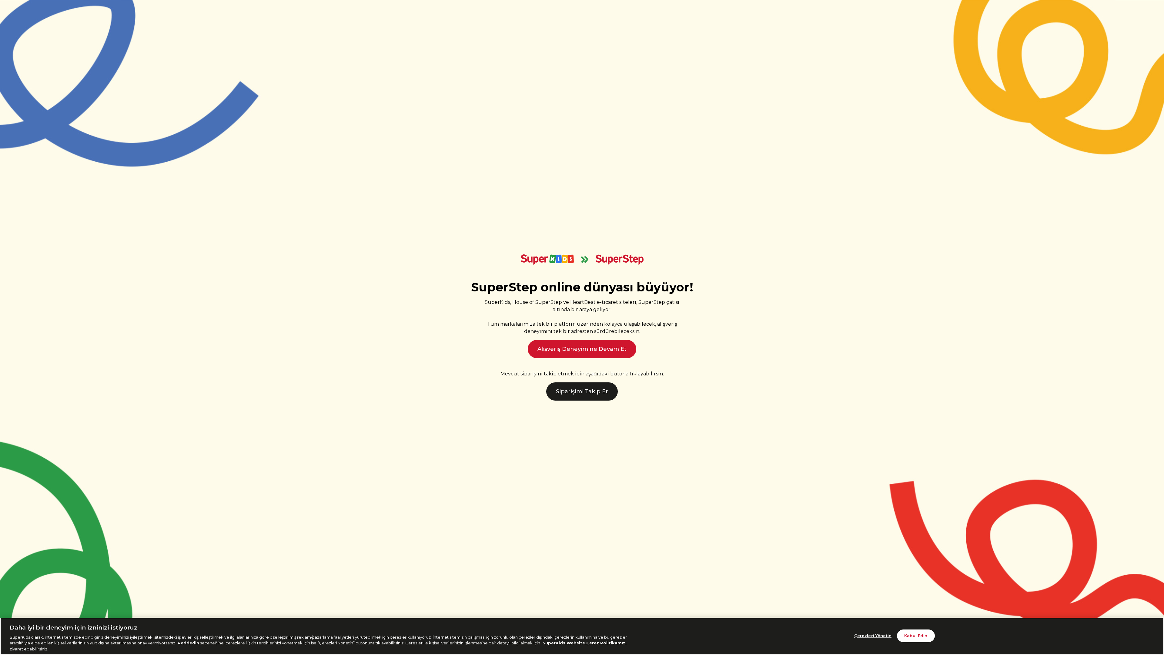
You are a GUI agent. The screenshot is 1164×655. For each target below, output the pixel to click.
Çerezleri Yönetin (872, 635)
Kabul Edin (915, 635)
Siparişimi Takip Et (582, 391)
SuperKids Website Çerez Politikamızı (585, 642)
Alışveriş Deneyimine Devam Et (582, 349)
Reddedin (188, 642)
